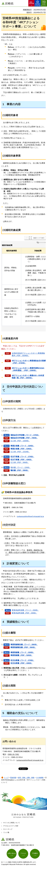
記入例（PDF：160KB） (20, 441)
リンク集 (6, 832)
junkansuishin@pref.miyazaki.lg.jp (30, 516)
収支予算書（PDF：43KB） (22, 460)
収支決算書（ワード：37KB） (22, 660)
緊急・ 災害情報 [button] (31, 2)
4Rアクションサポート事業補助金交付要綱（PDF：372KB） (29, 362)
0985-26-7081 (13, 754)
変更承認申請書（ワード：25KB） (25, 610)
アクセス (23, 853)
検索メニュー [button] (43, 4)
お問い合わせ (12, 853)
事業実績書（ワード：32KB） (22, 652)
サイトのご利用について (11, 823)
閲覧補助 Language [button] (38, 4)
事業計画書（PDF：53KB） (22, 449)
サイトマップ (7, 829)
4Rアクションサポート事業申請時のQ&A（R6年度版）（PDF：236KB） (28, 369)
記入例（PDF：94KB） (20, 462)
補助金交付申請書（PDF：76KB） (24, 438)
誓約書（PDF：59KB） (20, 470)
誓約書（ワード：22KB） (21, 467)
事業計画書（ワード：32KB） (22, 446)
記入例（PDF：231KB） (20, 452)
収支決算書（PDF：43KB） (22, 663)
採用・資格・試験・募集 (26, 777)
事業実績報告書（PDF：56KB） (23, 647)
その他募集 (39, 777)
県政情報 (13, 777)
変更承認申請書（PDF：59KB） (24, 613)
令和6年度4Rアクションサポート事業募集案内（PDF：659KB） (28, 354)
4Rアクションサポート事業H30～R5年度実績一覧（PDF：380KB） (28, 376)
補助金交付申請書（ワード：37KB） (25, 435)
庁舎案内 (35, 853)
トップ (6, 777)
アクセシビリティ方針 (10, 826)
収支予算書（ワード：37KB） (22, 457)
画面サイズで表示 (38, 238)
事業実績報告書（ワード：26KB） (24, 644)
